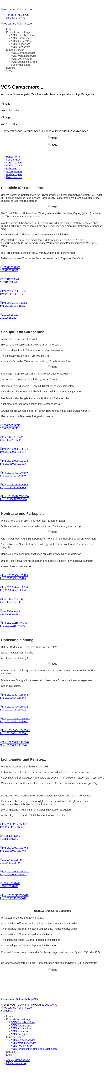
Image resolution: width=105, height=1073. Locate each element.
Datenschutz (23, 999)
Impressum (7, 999)
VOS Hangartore (20, 47)
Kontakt (10, 67)
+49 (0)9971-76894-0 (18, 15)
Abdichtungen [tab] (14, 174)
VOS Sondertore (20, 44)
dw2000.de (51, 1004)
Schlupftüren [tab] (13, 159)
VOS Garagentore (21, 38)
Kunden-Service (15, 49)
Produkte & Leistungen (19, 32)
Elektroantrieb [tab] (14, 177)
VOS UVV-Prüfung (21, 58)
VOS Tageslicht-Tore (23, 35)
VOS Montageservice (23, 52)
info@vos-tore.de (16, 18)
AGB (35, 999)
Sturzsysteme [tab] (14, 171)
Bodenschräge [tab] (14, 165)
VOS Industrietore (21, 41)
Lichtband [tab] (11, 168)
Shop (9, 70)
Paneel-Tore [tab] (13, 156)
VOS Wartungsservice (23, 55)
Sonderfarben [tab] (14, 162)
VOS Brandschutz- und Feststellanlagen (24, 63)
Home (9, 29)
